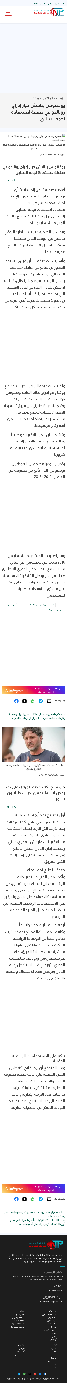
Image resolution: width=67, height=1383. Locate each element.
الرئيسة (21, 1345)
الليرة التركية (52, 1323)
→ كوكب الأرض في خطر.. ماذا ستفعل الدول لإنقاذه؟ (37, 714)
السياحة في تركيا (18, 1323)
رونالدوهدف (31, 605)
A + (14, 180)
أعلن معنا (21, 1351)
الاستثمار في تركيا (17, 1317)
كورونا (54, 1327)
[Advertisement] (33, 58)
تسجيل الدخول (56, 3)
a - (7, 180)
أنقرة (54, 1333)
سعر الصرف (20, 1314)
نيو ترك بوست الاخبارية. (16, 1378)
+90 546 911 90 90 (55, 1290)
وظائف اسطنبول (49, 1314)
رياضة (36, 98)
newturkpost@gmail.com (51, 1301)
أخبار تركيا (53, 1311)
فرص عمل (52, 1320)
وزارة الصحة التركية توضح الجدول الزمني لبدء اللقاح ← (38, 718)
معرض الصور (19, 1355)
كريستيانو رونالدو (47, 605)
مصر (55, 1364)
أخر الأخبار (48, 98)
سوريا (54, 1348)
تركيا (55, 1345)
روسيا (54, 1358)
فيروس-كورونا (50, 1330)
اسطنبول (52, 1317)
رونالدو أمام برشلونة (14, 605)
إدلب (54, 1351)
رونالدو (60, 605)
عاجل (54, 1336)
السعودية (52, 1355)
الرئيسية (60, 98)
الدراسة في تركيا (18, 1327)
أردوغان (53, 1339)
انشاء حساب (38, 3)
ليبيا (55, 1367)
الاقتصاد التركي (19, 1320)
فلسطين (52, 1361)
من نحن (21, 1348)
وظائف (22, 1311)
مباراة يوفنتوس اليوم (54, 610)
